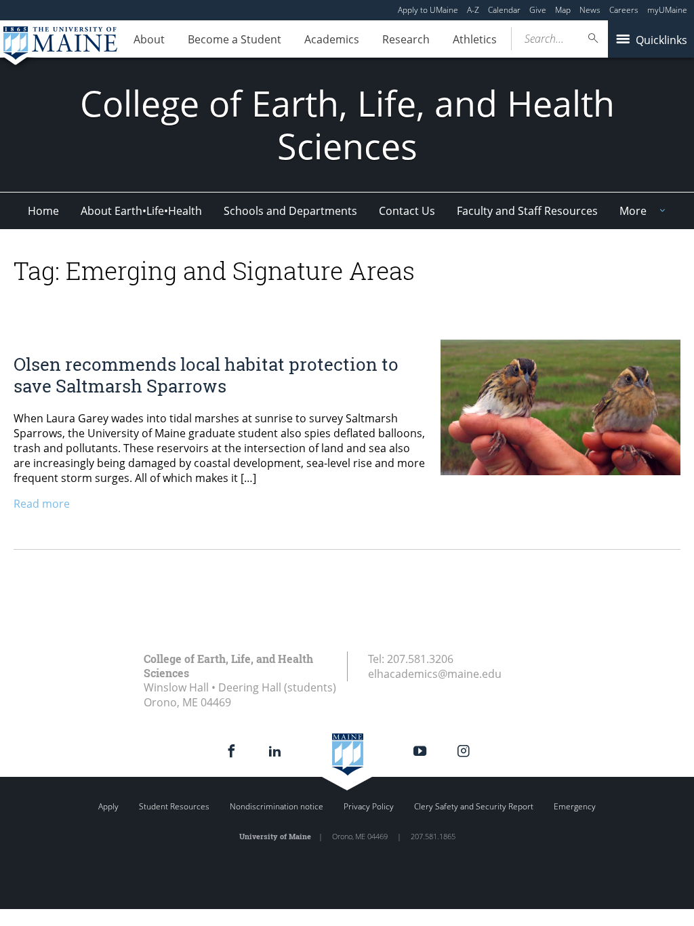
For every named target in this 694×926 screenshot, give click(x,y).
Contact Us (407, 210)
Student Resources (174, 806)
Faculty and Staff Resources (527, 210)
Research (406, 39)
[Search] (594, 38)
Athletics (475, 39)
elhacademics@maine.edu (435, 673)
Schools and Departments (290, 210)
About (149, 39)
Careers (623, 10)
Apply (108, 806)
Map (563, 10)
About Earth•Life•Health (141, 210)
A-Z (473, 10)
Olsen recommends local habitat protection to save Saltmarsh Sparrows (206, 375)
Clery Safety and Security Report (473, 806)
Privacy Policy (369, 806)
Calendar (504, 10)
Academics (331, 39)
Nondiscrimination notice (276, 806)
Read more (42, 503)
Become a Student (234, 39)
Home (43, 210)
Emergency (575, 806)
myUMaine (667, 10)
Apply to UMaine (428, 10)
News (589, 10)
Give (537, 10)
